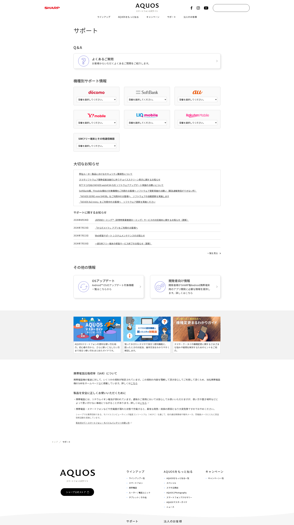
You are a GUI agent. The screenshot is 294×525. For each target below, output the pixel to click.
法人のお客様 (190, 16)
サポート (171, 16)
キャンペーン (152, 16)
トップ (55, 441)
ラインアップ (103, 16)
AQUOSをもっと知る (128, 16)
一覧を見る (212, 253)
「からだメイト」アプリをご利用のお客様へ (116, 227)
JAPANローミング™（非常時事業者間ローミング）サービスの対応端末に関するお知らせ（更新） (142, 219)
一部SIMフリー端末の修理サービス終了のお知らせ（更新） (123, 243)
